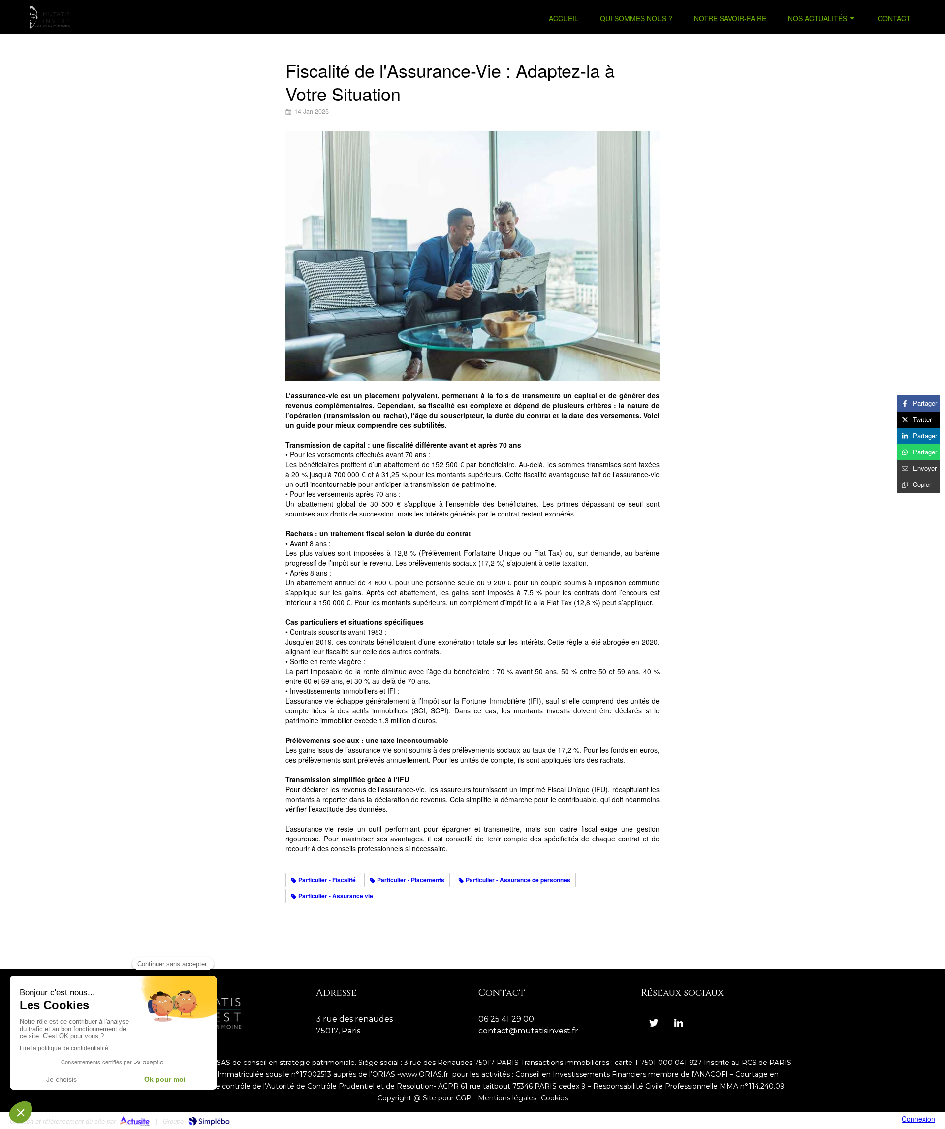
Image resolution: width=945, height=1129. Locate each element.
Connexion (918, 1119)
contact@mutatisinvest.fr (528, 1030)
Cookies (554, 1098)
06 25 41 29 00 (506, 1019)
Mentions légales (507, 1098)
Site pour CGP (447, 1098)
